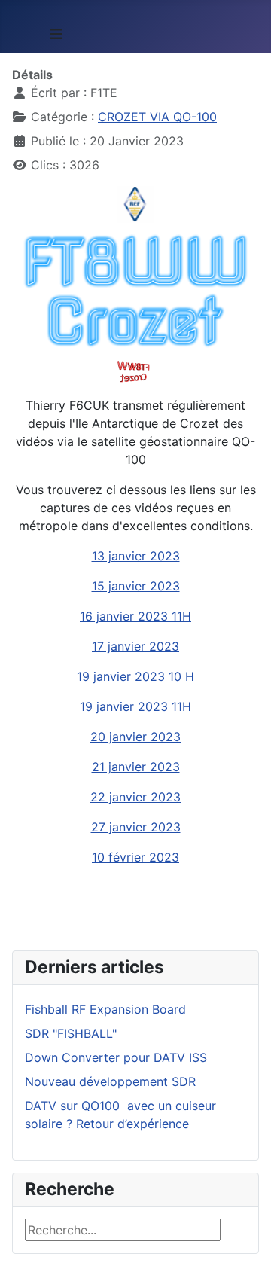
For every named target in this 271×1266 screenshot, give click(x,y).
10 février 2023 (135, 857)
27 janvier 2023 (136, 826)
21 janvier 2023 (136, 766)
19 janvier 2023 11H (135, 706)
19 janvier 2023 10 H (135, 676)
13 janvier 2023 (136, 555)
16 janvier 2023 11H (135, 616)
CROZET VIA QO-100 (157, 116)
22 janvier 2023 (135, 796)
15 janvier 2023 (136, 585)
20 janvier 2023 (135, 736)
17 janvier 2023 (135, 646)
